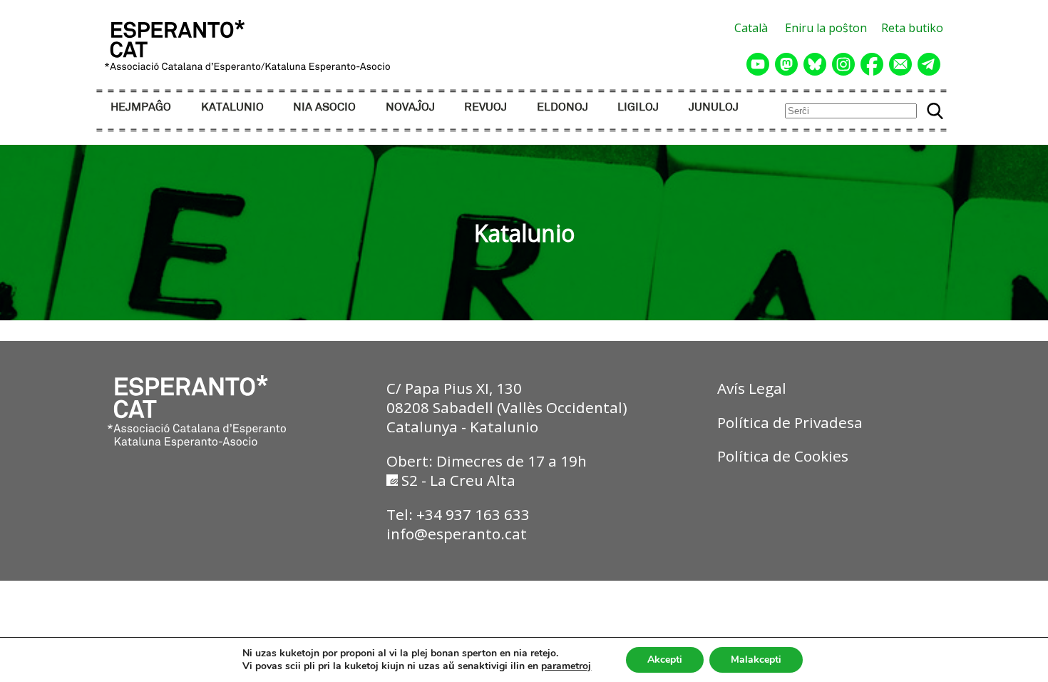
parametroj (566, 666)
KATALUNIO (232, 107)
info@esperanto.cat (456, 534)
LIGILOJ (638, 107)
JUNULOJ (714, 107)
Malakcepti (756, 659)
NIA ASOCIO (324, 107)
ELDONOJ (562, 107)
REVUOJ (485, 107)
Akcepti (664, 659)
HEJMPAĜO (141, 107)
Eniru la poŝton (826, 28)
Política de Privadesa (790, 422)
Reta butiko (912, 28)
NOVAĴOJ (410, 107)
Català (751, 28)
